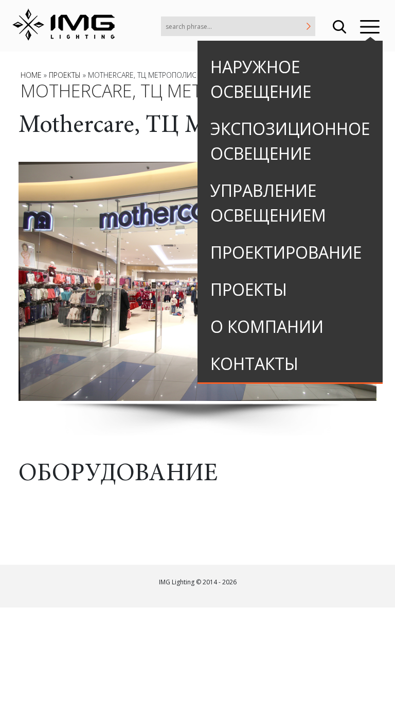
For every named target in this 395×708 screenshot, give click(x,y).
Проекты (65, 75)
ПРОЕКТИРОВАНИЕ (286, 252)
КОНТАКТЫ (254, 363)
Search (339, 26)
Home (31, 75)
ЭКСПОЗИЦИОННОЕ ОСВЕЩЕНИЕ (290, 140)
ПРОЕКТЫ (248, 289)
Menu (370, 26)
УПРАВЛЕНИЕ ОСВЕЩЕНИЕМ (268, 202)
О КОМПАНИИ (267, 326)
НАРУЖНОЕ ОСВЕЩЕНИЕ (260, 79)
